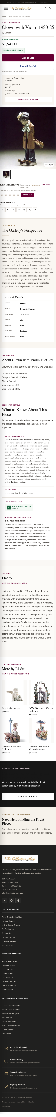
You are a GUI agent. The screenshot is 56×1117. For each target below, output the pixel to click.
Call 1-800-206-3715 (28, 797)
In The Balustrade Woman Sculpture (41, 709)
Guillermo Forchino (9, 981)
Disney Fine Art (8, 973)
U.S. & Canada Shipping (11, 925)
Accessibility (7, 933)
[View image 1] (6, 174)
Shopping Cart (7, 945)
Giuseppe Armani (8, 965)
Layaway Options (8, 921)
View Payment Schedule (28, 99)
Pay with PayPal (28, 66)
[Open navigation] (6, 8)
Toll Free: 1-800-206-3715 (11, 886)
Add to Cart (28, 58)
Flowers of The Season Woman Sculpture (39, 748)
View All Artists (7, 990)
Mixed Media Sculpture (10, 1014)
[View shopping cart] (50, 8)
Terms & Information (8, 1102)
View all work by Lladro (14, 583)
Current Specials (8, 1030)
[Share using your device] (29, 209)
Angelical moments (11, 708)
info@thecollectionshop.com (12, 893)
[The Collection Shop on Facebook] (4, 900)
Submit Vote (27, 195)
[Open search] (46, 8)
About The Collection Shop (12, 917)
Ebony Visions (7, 977)
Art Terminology (8, 929)
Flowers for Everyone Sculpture (11, 748)
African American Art (9, 961)
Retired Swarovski (9, 1022)
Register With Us (8, 937)
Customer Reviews (9, 941)
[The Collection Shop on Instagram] (11, 900)
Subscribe (31, 1102)
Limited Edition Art (9, 986)
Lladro (10, 16)
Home (4, 16)
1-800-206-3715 (23, 94)
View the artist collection (15, 674)
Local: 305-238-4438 (9, 889)
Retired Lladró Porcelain (11, 1010)
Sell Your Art (6, 1034)
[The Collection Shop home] (26, 8)
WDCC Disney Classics (11, 1026)
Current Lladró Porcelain (11, 1006)
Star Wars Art (7, 1018)
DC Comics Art (7, 969)
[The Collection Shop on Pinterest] (18, 900)
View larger (49, 165)
